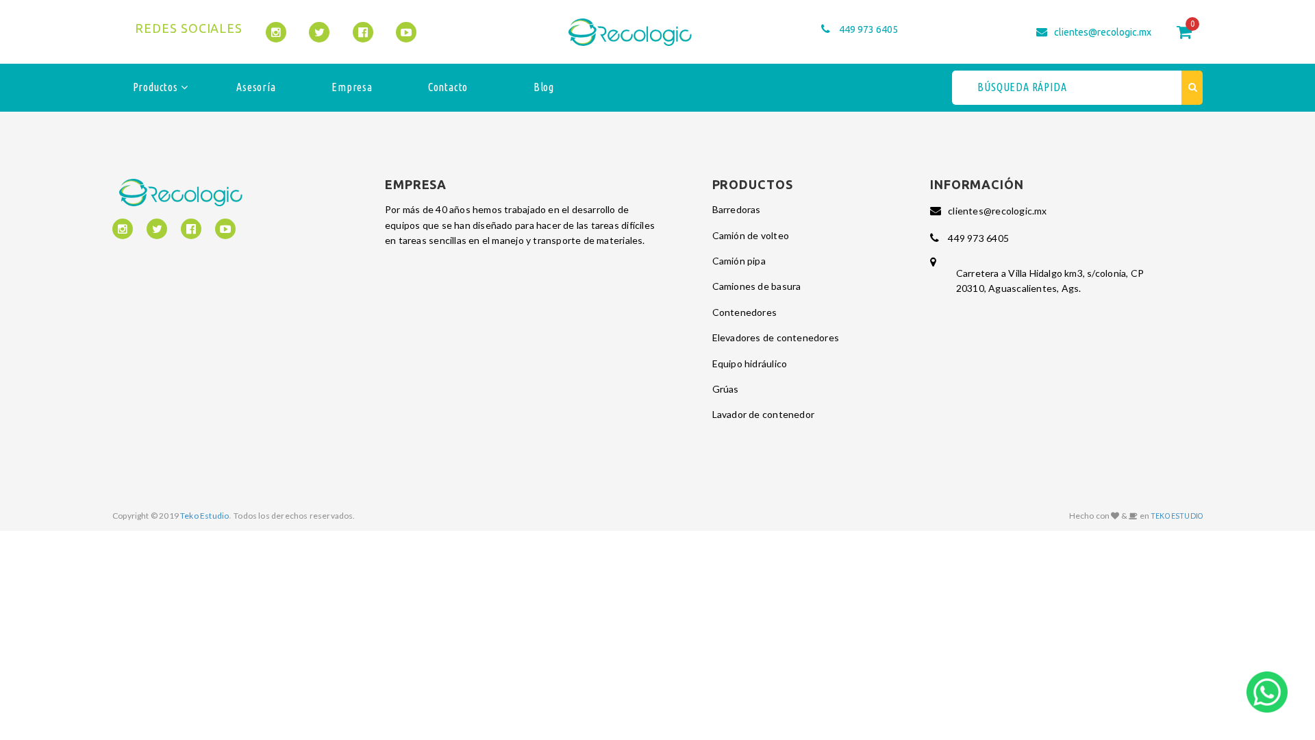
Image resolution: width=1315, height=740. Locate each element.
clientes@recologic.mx (1102, 32)
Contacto (448, 87)
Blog (544, 87)
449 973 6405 (868, 29)
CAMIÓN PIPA (739, 261)
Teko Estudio (204, 515)
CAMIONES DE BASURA (756, 286)
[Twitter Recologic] (319, 32)
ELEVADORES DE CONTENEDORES (775, 337)
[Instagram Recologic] (276, 32)
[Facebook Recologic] (363, 32)
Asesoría (255, 87)
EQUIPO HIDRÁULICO (750, 363)
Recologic (630, 31)
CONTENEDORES (744, 312)
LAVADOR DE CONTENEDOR (763, 414)
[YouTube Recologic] (406, 32)
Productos (157, 87)
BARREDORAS (736, 209)
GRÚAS (725, 389)
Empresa (352, 87)
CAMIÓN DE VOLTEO (750, 235)
